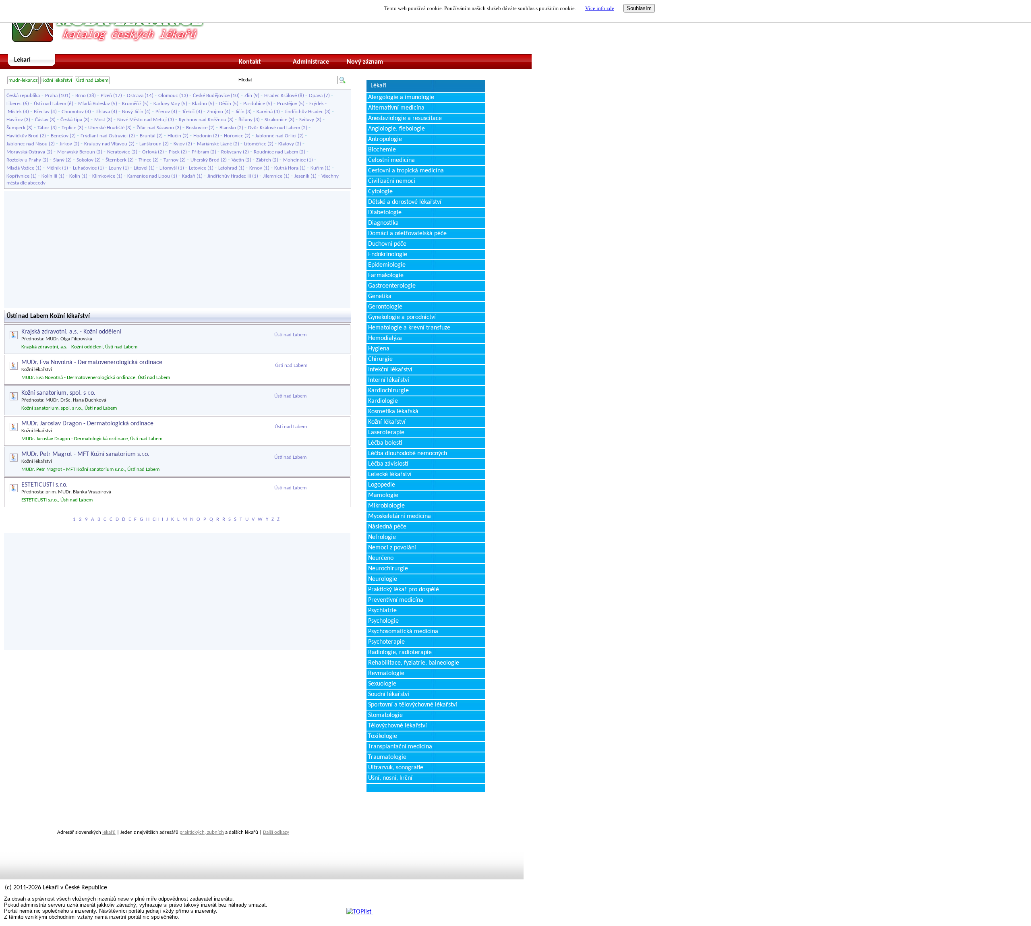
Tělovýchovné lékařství (397, 726)
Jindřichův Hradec (304, 111)
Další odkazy (276, 832)
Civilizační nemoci (391, 181)
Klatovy (286, 144)
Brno (80, 95)
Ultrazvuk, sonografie (395, 767)
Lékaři (379, 86)
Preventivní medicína (395, 600)
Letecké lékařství (390, 474)
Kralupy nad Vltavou (105, 144)
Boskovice (196, 128)
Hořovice (233, 136)
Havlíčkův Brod (22, 136)
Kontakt (250, 62)
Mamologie (383, 495)
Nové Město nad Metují (142, 119)
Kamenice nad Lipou (148, 176)
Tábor (43, 128)
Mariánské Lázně (214, 144)
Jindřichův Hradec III (229, 176)
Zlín (248, 95)
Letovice (197, 168)
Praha (51, 95)
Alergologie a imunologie (401, 97)
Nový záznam (365, 62)
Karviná (265, 111)
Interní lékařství (388, 380)
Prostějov (287, 103)
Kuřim (317, 168)
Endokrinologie (387, 254)
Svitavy (306, 119)
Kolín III (49, 176)
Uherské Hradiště (106, 128)
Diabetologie (385, 212)
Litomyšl (168, 168)
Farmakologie (386, 275)
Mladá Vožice (20, 168)
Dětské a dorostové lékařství (404, 202)
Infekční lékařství (390, 370)
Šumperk (15, 128)
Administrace (311, 62)
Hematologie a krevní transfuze (409, 328)
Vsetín (238, 160)
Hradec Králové (280, 95)
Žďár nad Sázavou (155, 128)
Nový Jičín (132, 111)
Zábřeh (263, 160)
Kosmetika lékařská (393, 411)
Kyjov (179, 144)
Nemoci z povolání (392, 548)
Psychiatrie (382, 610)
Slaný (58, 160)
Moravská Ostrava (25, 152)
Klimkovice (103, 176)
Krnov (255, 168)
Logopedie (381, 485)
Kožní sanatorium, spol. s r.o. (58, 393)
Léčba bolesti (385, 443)
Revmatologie (386, 673)
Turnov (171, 160)
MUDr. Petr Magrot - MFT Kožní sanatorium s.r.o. (85, 454)
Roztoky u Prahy (23, 160)
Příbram (200, 152)
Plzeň (106, 95)
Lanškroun (150, 144)
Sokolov (85, 160)
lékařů (109, 832)
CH (156, 519)
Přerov (162, 111)
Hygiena (378, 349)
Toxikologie (382, 736)
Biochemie (382, 150)
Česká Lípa (71, 119)
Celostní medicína (391, 160)
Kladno (199, 103)
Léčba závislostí (388, 464)
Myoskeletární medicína (399, 516)
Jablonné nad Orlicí (275, 136)
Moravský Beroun (76, 152)
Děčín (225, 103)
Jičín (239, 111)
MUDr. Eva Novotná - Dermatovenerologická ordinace (91, 362)
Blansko (227, 128)
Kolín (74, 176)
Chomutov (73, 111)
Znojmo (215, 111)
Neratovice (118, 152)
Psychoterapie (386, 642)
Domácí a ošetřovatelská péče (407, 233)
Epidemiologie (387, 265)
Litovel (140, 168)
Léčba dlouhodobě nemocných (407, 453)
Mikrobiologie (386, 506)
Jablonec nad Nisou (27, 144)
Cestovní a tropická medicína (406, 171)
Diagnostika (383, 223)
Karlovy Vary (166, 103)
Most (99, 119)
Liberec (14, 103)
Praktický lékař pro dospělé (403, 589)
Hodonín (202, 136)
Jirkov (66, 144)
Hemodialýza (385, 338)
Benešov (59, 136)
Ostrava (135, 95)
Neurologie (382, 579)
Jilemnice (272, 176)
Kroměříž (131, 103)
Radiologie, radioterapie (400, 652)
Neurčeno (380, 558)
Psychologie (383, 621)
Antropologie (385, 139)
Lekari (22, 60)
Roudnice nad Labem (276, 152)
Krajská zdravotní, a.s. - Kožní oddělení (71, 332)
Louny (115, 168)
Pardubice (254, 103)
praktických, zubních (202, 832)
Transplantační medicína (400, 747)
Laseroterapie (386, 432)
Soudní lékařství (388, 694)
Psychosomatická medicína (403, 631)
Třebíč (188, 111)
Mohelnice (294, 160)
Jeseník (301, 176)
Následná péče (387, 527)
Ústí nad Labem (92, 80)
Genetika (379, 296)
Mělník (53, 168)
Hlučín (174, 136)
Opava (316, 95)
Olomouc (168, 95)
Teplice (69, 128)
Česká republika (23, 95)
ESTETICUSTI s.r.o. (44, 485)
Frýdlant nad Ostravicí (104, 136)
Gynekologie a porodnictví (402, 317)
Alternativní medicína (396, 108)
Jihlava (103, 111)
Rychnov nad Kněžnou (202, 119)
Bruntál (147, 136)
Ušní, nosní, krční (390, 778)
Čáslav (41, 119)
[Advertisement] (177, 249)
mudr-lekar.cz (22, 80)
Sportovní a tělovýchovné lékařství (412, 705)
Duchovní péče (387, 244)
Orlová (149, 152)
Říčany (245, 119)
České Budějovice (211, 95)
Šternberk (116, 160)
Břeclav (42, 111)
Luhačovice (85, 168)
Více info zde (599, 8)
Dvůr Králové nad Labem (274, 128)
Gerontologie (385, 307)
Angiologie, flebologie (396, 129)
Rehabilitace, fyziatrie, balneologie (413, 663)
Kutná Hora (286, 168)
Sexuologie (382, 684)
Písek (174, 152)
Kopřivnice (17, 176)
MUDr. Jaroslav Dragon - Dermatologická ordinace (87, 424)
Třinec (145, 160)
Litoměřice (255, 144)
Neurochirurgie (388, 569)
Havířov (14, 119)
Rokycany (231, 152)
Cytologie (380, 192)
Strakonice (276, 119)
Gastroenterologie (392, 286)
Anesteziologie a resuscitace (405, 118)
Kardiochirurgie (388, 390)
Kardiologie (383, 401)
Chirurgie (380, 359)
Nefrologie (382, 537)
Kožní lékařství (56, 80)
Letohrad (227, 168)
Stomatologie (385, 715)
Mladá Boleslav (94, 103)
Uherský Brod (204, 160)
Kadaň (188, 176)
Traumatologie (387, 757)
